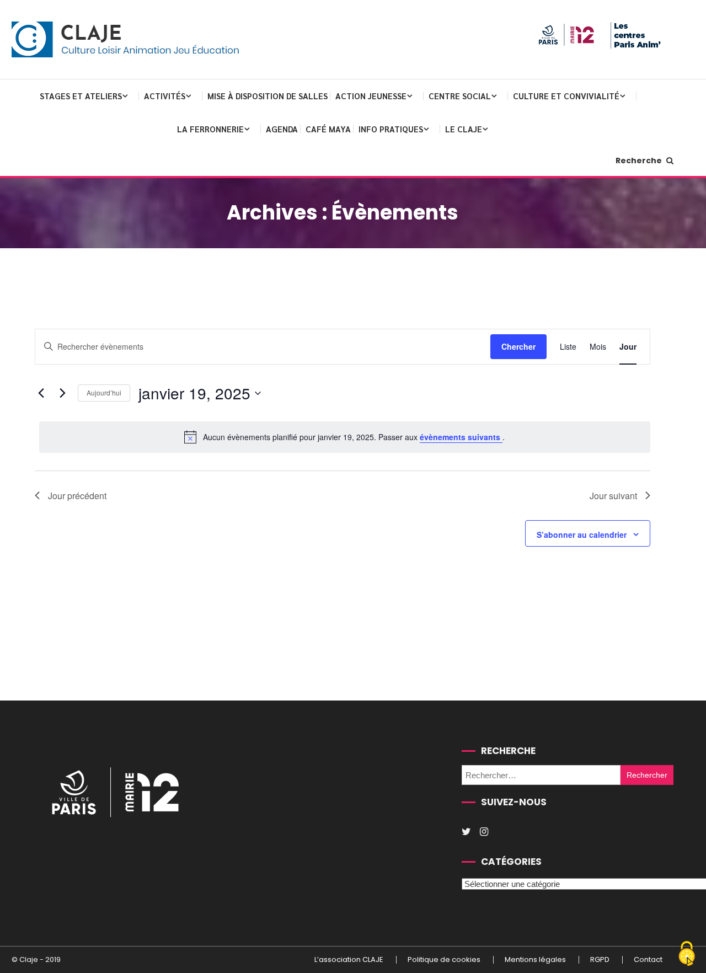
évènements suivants (461, 436)
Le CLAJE (463, 129)
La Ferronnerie (210, 129)
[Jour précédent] (41, 393)
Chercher (518, 346)
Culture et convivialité (566, 95)
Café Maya (328, 129)
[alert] (344, 436)
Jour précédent (77, 495)
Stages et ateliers (81, 95)
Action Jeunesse (371, 95)
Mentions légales (535, 960)
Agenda (282, 129)
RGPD (599, 960)
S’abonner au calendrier (582, 534)
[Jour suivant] (62, 393)
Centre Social (460, 95)
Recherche (640, 160)
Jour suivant (613, 495)
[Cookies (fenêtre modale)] (686, 954)
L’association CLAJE (348, 960)
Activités (164, 95)
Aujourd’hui (104, 392)
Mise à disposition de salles (267, 95)
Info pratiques (391, 129)
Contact (648, 960)
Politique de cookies (444, 960)
